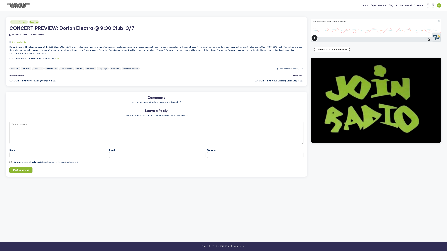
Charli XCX (38, 68)
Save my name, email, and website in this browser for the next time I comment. (46, 162)
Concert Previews (18, 22)
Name (12, 150)
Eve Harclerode (19, 42)
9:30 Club (26, 68)
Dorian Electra (51, 68)
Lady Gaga (103, 68)
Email (112, 150)
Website (211, 150)
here (57, 58)
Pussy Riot (115, 68)
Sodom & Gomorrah (130, 68)
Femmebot (90, 68)
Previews (34, 22)
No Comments (38, 34)
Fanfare (79, 68)
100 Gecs (14, 68)
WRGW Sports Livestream (332, 49)
